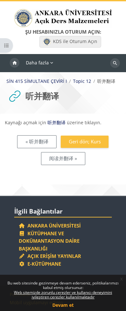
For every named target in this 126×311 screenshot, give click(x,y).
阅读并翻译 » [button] (63, 158)
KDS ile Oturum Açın (75, 41)
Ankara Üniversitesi (53, 225)
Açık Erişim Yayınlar (53, 256)
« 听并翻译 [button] (37, 141)
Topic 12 (82, 81)
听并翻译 (56, 122)
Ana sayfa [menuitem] (14, 63)
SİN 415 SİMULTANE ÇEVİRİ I (36, 81)
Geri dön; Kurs (85, 141)
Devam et (63, 305)
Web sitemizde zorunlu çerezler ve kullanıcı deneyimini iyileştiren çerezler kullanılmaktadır (63, 295)
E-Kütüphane (43, 264)
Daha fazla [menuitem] (37, 63)
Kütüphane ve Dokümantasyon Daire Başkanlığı (49, 241)
